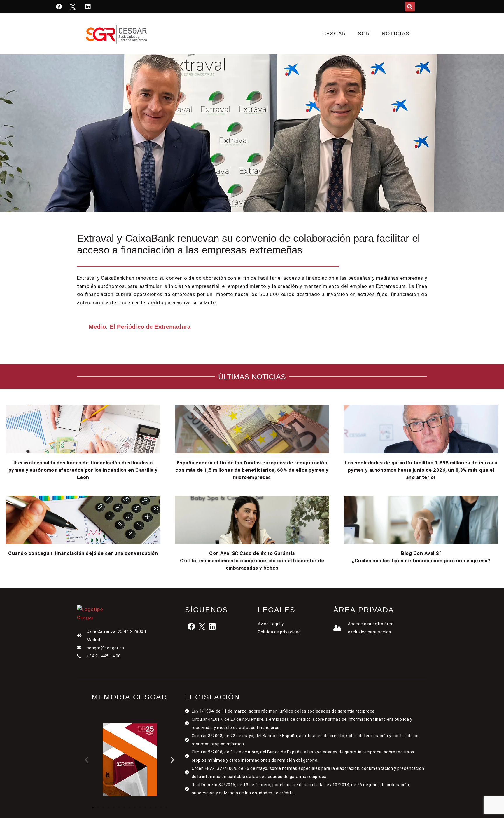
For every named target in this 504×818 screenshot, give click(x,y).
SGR (364, 33)
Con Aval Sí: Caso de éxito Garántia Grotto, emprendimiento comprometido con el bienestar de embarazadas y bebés (252, 560)
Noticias (396, 33)
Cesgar (334, 33)
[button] (410, 6)
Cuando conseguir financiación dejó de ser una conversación (83, 553)
